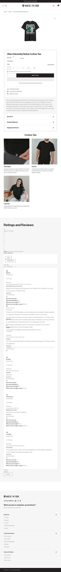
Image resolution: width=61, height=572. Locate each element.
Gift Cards (6, 547)
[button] (30, 79)
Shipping (6, 544)
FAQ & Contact (7, 536)
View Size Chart (51, 64)
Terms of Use (7, 557)
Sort (5, 266)
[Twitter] (18, 500)
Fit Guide (6, 523)
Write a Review (11, 261)
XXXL (35, 68)
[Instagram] (15, 501)
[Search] (6, 6)
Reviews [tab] (6, 253)
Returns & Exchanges (9, 541)
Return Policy (7, 560)
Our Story (6, 517)
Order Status (7, 539)
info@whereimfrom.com (12, 327)
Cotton (9, 11)
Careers (6, 528)
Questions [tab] (11, 253)
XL (23, 68)
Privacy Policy (7, 555)
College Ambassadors (9, 525)
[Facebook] (20, 501)
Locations (6, 520)
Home (5, 11)
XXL (28, 68)
